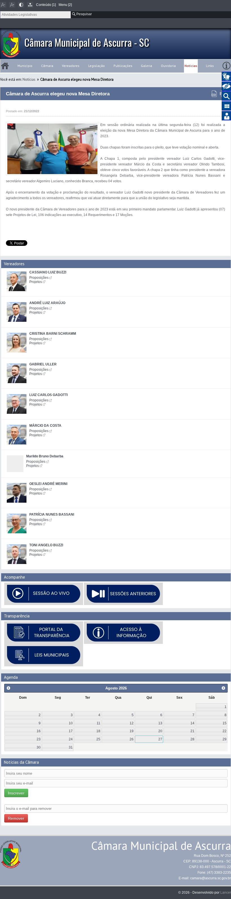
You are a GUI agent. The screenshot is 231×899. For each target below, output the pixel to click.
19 (132, 731)
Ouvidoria (168, 66)
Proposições (38, 278)
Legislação (96, 66)
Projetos (35, 282)
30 (39, 747)
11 (98, 723)
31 (71, 747)
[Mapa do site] (30, 5)
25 (98, 739)
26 (132, 739)
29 (224, 739)
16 (39, 731)
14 (192, 723)
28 (192, 739)
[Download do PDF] (214, 93)
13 (160, 723)
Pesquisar (83, 14)
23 (39, 739)
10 (71, 723)
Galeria (146, 66)
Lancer (225, 892)
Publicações (123, 66)
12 (132, 723)
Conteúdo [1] (46, 5)
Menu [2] (65, 5)
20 (160, 731)
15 (224, 723)
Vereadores (70, 66)
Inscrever (16, 793)
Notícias (191, 66)
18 (98, 731)
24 (71, 739)
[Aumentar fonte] (12, 5)
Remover (16, 818)
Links (210, 66)
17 (71, 731)
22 (224, 731)
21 (192, 731)
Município (24, 66)
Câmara (47, 66)
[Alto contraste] (21, 5)
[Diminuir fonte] (3, 5)
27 (160, 739)
